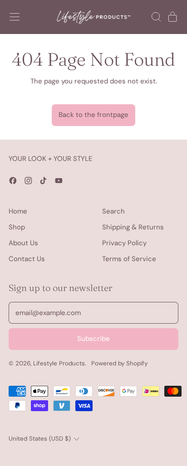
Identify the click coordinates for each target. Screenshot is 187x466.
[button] (156, 17)
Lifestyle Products (59, 363)
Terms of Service (129, 258)
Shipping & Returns (133, 227)
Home (18, 211)
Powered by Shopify (119, 363)
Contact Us (27, 258)
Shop (17, 227)
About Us (23, 243)
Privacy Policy (124, 243)
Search (113, 211)
